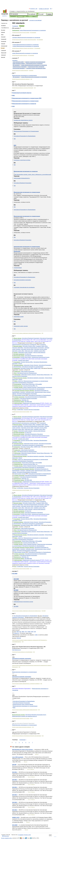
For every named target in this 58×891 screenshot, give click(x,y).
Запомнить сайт (33, 8)
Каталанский (3, 41)
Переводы (20, 16)
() (26, 98)
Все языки (3, 30)
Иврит (2, 34)
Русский (2, 48)
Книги (27, 16)
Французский (3, 52)
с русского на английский (35, 20)
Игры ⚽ (34, 16)
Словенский (3, 50)
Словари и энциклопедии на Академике (22, 11)
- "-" (22, 87)
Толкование (15, 26)
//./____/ (32, 174)
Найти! (49, 14)
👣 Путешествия (5, 835)
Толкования (13, 16)
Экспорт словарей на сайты (6, 838)
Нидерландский (4, 45)
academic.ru (4, 15)
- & (23, 48)
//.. (16, 649)
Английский (3, 25)
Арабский (3, 32)
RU (50, 8)
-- (26, 333)
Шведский (3, 57)
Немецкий (3, 43)
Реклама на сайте (27, 834)
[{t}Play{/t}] (20, 28)
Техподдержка (20, 834)
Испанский (3, 36)
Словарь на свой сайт (44, 8)
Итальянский (3, 39)
